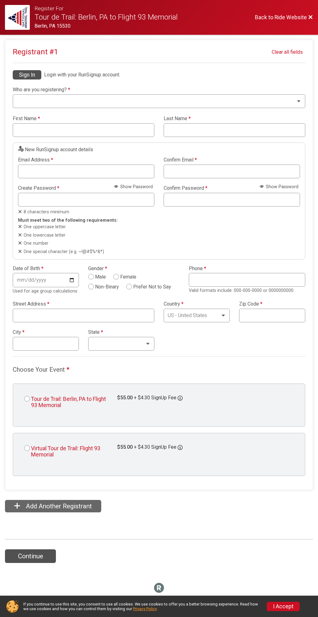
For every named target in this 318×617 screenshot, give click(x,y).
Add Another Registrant (58, 506)
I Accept (283, 606)
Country (174, 304)
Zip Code (250, 304)
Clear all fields (287, 52)
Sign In (27, 75)
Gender (97, 268)
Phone (197, 268)
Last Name (177, 118)
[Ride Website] (19, 17)
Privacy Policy (145, 608)
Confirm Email (180, 160)
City (19, 332)
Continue (30, 556)
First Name (26, 118)
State (95, 332)
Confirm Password (185, 188)
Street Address (31, 304)
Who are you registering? (41, 90)
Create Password (38, 188)
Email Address (35, 160)
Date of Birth (28, 268)
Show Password (136, 186)
